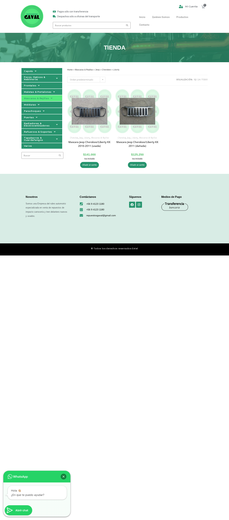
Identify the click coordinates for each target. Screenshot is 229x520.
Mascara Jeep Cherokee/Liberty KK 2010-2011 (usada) (89, 144)
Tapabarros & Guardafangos (33, 138)
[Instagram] (139, 205)
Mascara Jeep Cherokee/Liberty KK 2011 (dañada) (137, 144)
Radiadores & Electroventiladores (36, 124)
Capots (28, 71)
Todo (205, 79)
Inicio (142, 17)
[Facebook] (132, 205)
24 (199, 79)
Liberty (87, 137)
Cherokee (106, 70)
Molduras (30, 104)
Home (70, 70)
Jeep (97, 70)
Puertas (29, 117)
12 (195, 79)
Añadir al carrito (89, 165)
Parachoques (32, 111)
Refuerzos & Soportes (38, 131)
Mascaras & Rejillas (36, 98)
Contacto (144, 24)
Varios (28, 146)
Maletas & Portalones (37, 92)
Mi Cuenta (191, 6)
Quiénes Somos (161, 17)
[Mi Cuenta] (181, 7)
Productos (182, 17)
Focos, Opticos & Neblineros (34, 78)
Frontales (30, 85)
